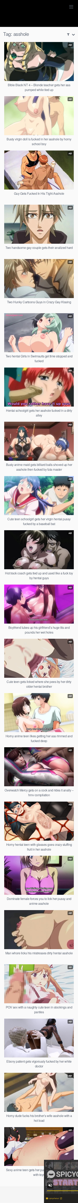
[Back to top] (71, 1194)
